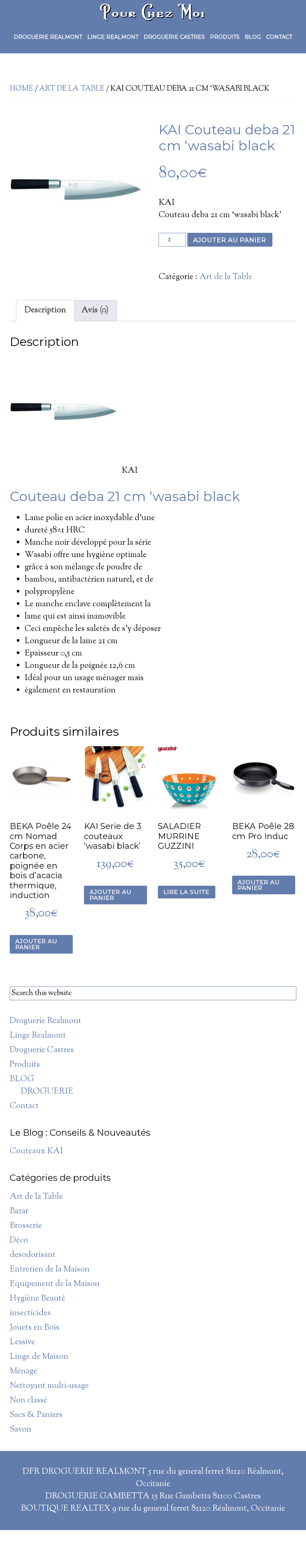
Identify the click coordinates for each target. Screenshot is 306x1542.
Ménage (23, 1371)
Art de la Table (71, 89)
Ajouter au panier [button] (36, 944)
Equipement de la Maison (55, 1284)
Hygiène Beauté (37, 1299)
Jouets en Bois (34, 1328)
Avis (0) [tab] (95, 310)
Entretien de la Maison (50, 1270)
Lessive (22, 1342)
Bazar (19, 1211)
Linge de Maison (39, 1357)
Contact (24, 1106)
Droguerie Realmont (45, 1021)
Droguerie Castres (42, 1050)
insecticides (30, 1313)
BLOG (22, 1079)
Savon (20, 1430)
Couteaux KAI (36, 1151)
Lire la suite (186, 891)
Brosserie (26, 1226)
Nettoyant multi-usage (49, 1386)
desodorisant (33, 1255)
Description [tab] (45, 310)
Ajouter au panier (229, 240)
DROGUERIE (47, 1092)
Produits (25, 1065)
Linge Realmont (38, 1036)
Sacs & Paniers (36, 1415)
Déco (19, 1241)
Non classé (28, 1401)
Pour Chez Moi (153, 12)
